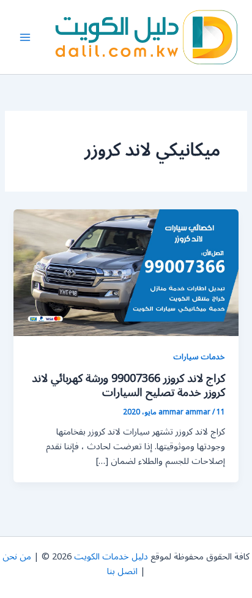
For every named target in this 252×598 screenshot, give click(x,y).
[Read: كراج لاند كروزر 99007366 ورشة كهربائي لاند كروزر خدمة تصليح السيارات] (125, 272)
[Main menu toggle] (25, 37)
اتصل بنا (122, 571)
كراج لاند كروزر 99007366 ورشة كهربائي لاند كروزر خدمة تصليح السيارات (128, 386)
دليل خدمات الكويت (111, 556)
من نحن (16, 556)
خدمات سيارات (199, 356)
